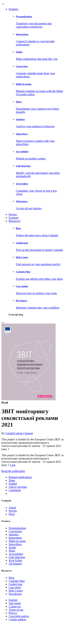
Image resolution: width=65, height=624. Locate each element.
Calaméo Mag (17, 580)
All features (15, 563)
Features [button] (13, 9)
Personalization (17, 528)
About (12, 507)
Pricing (13, 214)
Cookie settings (17, 619)
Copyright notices (19, 616)
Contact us (15, 606)
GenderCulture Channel (19, 433)
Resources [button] (14, 220)
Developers (15, 593)
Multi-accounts (17, 541)
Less (12, 464)
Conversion (15, 531)
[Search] (2, 322)
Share (12, 550)
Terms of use (16, 609)
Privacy (13, 612)
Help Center (16, 590)
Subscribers (15, 544)
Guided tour (15, 584)
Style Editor (15, 560)
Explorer (14, 217)
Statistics (14, 534)
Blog (11, 577)
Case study (15, 587)
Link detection (17, 557)
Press (12, 514)
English (13, 600)
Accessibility (16, 553)
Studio (12, 547)
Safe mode (15, 603)
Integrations (15, 537)
